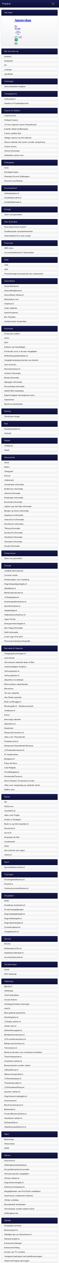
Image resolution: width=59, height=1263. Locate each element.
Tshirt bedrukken (11, 995)
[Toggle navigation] (53, 3)
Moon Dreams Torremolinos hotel (19, 780)
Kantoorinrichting (12, 1247)
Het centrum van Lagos (14, 850)
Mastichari (8, 728)
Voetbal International (13, 570)
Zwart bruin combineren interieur (18, 1195)
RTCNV (7, 943)
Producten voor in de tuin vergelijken (20, 351)
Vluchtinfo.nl (10, 810)
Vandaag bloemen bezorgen (17, 1004)
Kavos (7, 714)
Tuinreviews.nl (10, 1047)
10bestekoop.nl (11, 1069)
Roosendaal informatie (14, 386)
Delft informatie (11, 632)
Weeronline (9, 1143)
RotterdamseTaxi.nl (12, 948)
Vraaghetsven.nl (11, 931)
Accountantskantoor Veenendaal (19, 252)
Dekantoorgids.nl (11, 1238)
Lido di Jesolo (10, 364)
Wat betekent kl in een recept (17, 235)
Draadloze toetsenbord (14, 905)
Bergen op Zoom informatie (16, 510)
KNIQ (6, 900)
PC (5, 65)
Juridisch (8, 56)
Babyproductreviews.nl (14, 1043)
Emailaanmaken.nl (12, 428)
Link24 (7, 1008)
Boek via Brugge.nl (12, 701)
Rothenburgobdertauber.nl (16, 355)
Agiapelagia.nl (10, 610)
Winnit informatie (12, 150)
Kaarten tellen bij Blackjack (16, 129)
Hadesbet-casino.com (13, 155)
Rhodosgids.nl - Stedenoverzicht (18, 706)
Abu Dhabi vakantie (12, 697)
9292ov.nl (8, 806)
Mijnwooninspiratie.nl (13, 1074)
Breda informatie (11, 377)
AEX (6, 269)
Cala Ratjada (10, 767)
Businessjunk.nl (11, 1230)
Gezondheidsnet (11, 286)
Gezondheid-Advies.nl (14, 295)
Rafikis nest (9, 789)
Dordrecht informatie (13, 532)
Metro (7, 467)
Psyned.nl (8, 883)
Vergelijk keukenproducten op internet (21, 360)
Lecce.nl (7, 832)
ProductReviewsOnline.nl (15, 1113)
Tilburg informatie (12, 528)
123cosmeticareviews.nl (15, 1039)
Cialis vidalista (10, 308)
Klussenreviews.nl (12, 368)
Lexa (6, 167)
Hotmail (7, 433)
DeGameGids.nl (11, 1122)
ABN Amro (9, 248)
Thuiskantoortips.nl (12, 1083)
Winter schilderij (11, 1200)
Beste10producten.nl (13, 592)
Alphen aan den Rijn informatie (17, 506)
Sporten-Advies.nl (12, 1091)
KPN (6, 342)
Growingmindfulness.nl (14, 879)
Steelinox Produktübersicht (16, 103)
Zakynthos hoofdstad (13, 679)
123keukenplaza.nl (12, 1078)
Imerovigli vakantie (12, 719)
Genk (6, 846)
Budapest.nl (9, 758)
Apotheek (8, 74)
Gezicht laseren (11, 312)
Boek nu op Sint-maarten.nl (16, 824)
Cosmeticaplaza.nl (12, 927)
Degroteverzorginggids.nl (15, 1096)
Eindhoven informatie (13, 488)
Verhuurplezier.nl (11, 671)
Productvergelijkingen (14, 909)
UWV (6, 338)
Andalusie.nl (9, 710)
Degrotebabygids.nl (13, 918)
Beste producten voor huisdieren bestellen (23, 1052)
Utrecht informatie (12, 493)
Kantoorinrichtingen (13, 1243)
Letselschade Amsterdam (15, 321)
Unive (6, 969)
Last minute (9, 657)
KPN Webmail (10, 974)
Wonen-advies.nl (11, 1178)
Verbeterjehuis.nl (11, 193)
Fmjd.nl (6, 3)
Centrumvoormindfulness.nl (16, 888)
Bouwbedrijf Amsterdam (15, 1204)
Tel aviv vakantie (11, 693)
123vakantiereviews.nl (14, 750)
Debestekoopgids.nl (13, 1030)
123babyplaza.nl (11, 597)
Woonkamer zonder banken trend (19, 1208)
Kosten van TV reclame (14, 1252)
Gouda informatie (12, 546)
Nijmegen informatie (13, 382)
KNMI (6, 1148)
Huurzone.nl (9, 1160)
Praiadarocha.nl (11, 741)
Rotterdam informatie (13, 497)
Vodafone (8, 445)
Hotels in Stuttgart (12, 819)
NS (5, 802)
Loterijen (8, 69)
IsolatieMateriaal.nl (12, 202)
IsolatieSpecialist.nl (12, 197)
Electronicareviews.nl (13, 1105)
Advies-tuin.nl (10, 1026)
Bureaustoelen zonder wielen (17, 1065)
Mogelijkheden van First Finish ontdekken (22, 1191)
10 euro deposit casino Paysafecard (20, 124)
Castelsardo (9, 841)
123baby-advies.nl (12, 1021)
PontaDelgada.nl (11, 772)
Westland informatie (13, 537)
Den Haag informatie (13, 628)
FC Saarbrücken (11, 754)
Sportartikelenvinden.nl (14, 867)
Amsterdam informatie (14, 484)
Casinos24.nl (10, 115)
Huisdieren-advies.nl (13, 1118)
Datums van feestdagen (14, 347)
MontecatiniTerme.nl (13, 776)
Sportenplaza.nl (11, 1017)
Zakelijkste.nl (10, 588)
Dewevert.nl (9, 828)
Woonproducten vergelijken (16, 1173)
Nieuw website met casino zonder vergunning (24, 142)
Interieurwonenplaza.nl (14, 1186)
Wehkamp (8, 990)
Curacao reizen (11, 575)
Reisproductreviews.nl (14, 732)
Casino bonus (10, 146)
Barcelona (8, 688)
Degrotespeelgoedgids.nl (15, 584)
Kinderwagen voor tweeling (16, 579)
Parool (7, 475)
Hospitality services (12, 1225)
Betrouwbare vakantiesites (16, 684)
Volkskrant (9, 480)
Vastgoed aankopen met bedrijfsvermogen (23, 1256)
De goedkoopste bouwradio (16, 1169)
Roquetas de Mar (11, 837)
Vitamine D (9, 303)
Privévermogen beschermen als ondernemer (23, 273)
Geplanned (9, 399)
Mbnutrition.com (11, 299)
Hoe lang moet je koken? (15, 226)
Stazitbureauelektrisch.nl (15, 1126)
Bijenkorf (8, 986)
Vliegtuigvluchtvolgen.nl (15, 653)
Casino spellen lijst (12, 133)
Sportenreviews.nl (12, 606)
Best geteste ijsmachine (14, 1012)
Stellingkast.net (11, 1213)
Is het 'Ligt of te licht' (13, 636)
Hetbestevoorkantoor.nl (15, 614)
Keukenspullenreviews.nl (15, 601)
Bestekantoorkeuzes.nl (14, 1034)
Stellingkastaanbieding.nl (15, 1165)
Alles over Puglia (11, 815)
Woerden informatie (13, 541)
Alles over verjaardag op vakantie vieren (22, 785)
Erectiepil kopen (11, 172)
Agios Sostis (10, 619)
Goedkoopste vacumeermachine (18, 231)
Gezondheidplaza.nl (13, 290)
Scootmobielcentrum (13, 957)
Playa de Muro (10, 763)
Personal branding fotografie (17, 641)
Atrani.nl (8, 854)
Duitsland (8, 60)
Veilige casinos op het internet (17, 137)
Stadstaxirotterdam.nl (13, 952)
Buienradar (9, 1139)
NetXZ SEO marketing (13, 390)
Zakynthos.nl (10, 723)
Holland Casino (11, 120)
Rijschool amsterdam (13, 404)
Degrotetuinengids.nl (13, 922)
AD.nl (6, 462)
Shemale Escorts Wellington (17, 176)
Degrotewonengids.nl (14, 1182)
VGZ (6, 265)
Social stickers (10, 999)
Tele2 (6, 450)
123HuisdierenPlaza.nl (14, 1087)
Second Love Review (13, 180)
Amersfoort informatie (14, 519)
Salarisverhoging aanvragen (16, 1260)
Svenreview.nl (10, 1100)
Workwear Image (12, 416)
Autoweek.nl (10, 99)
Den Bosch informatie (13, 524)
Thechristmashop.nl (13, 1056)
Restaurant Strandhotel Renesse (18, 745)
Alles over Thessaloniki (14, 737)
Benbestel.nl (9, 1109)
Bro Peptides (10, 317)
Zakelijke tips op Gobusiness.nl (17, 1234)
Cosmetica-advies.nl (13, 1061)
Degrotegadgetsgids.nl (14, 913)
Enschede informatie (13, 502)
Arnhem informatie (12, 373)
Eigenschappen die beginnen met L (19, 395)
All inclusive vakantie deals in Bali (19, 662)
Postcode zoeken (12, 333)
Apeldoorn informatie (13, 515)
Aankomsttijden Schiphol (15, 666)
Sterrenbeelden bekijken (15, 86)
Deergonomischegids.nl (14, 623)
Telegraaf (8, 471)
